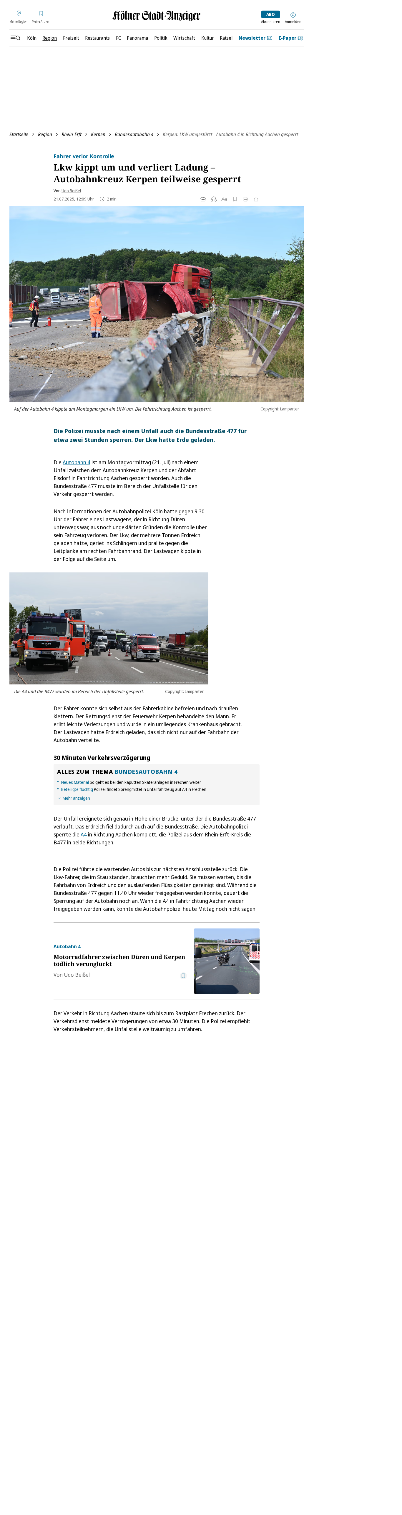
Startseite (19, 134)
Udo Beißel (71, 190)
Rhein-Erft (72, 134)
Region (45, 134)
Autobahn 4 (76, 462)
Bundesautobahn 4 (134, 134)
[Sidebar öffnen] (15, 38)
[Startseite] (156, 16)
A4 (84, 834)
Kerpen (98, 134)
